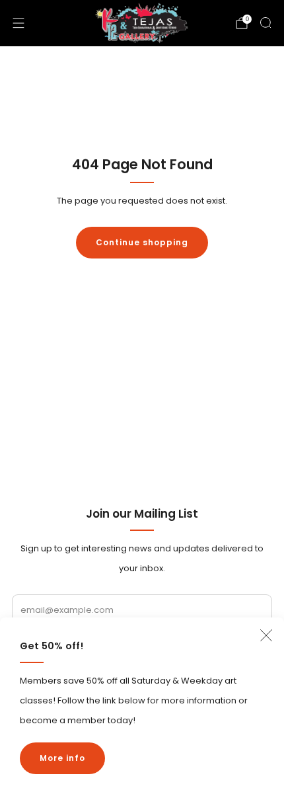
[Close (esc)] (266, 635)
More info (62, 758)
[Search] (265, 22)
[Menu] (18, 23)
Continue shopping (142, 242)
